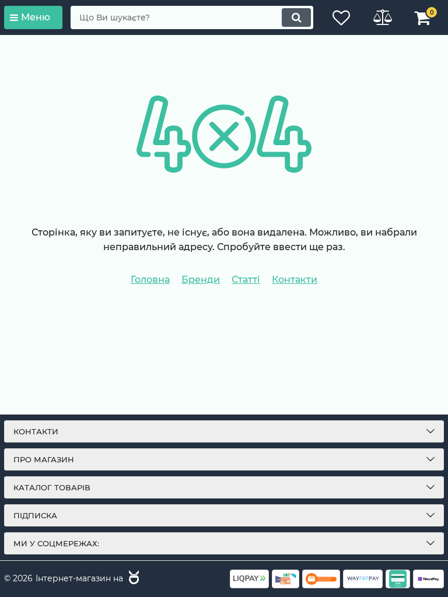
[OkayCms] (132, 579)
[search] (296, 17)
